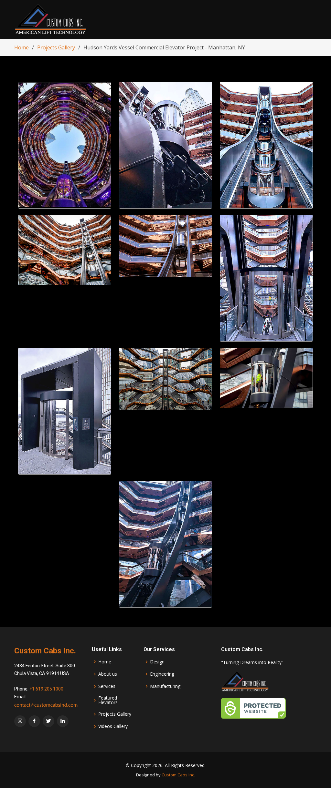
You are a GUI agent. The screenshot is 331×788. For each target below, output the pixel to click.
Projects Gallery (56, 47)
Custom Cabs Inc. (178, 775)
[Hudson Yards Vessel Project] (64, 145)
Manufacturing (165, 686)
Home (21, 47)
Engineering (162, 674)
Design (157, 662)
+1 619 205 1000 (46, 688)
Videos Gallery (113, 726)
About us (107, 674)
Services (106, 686)
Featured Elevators (108, 700)
